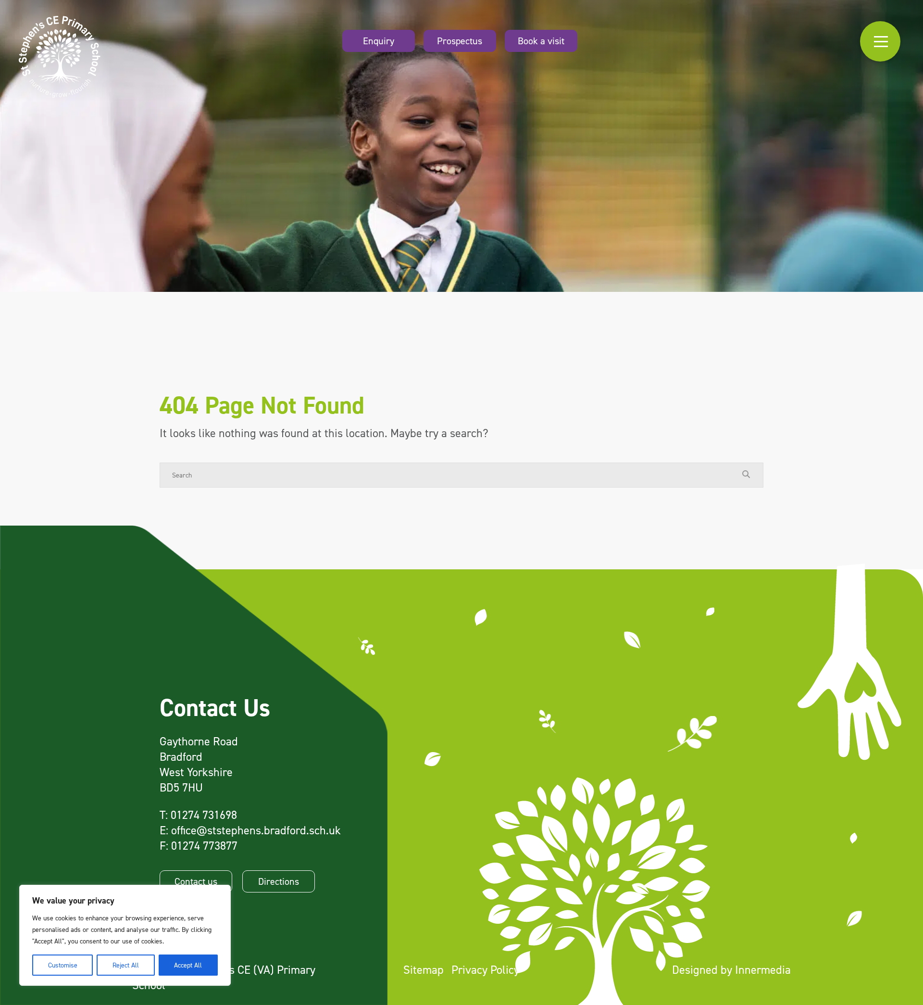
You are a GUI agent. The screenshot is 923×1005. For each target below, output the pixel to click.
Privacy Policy (485, 970)
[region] (125, 935)
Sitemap (423, 970)
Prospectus (459, 41)
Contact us (196, 881)
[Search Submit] (746, 474)
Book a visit (541, 41)
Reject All (125, 965)
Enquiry (378, 41)
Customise (62, 965)
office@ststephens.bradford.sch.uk (256, 830)
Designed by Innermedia (731, 970)
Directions (278, 881)
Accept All (188, 965)
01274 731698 (204, 815)
